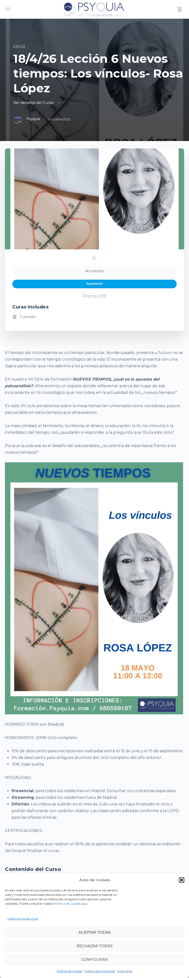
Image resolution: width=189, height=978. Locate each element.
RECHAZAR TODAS (95, 946)
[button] (181, 880)
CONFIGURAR (94, 959)
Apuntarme (94, 283)
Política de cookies (69, 971)
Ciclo (19, 46)
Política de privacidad (100, 971)
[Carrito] (179, 9)
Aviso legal (124, 971)
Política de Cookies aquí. (71, 903)
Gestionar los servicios (22, 918)
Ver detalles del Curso (34, 102)
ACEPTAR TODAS (95, 932)
